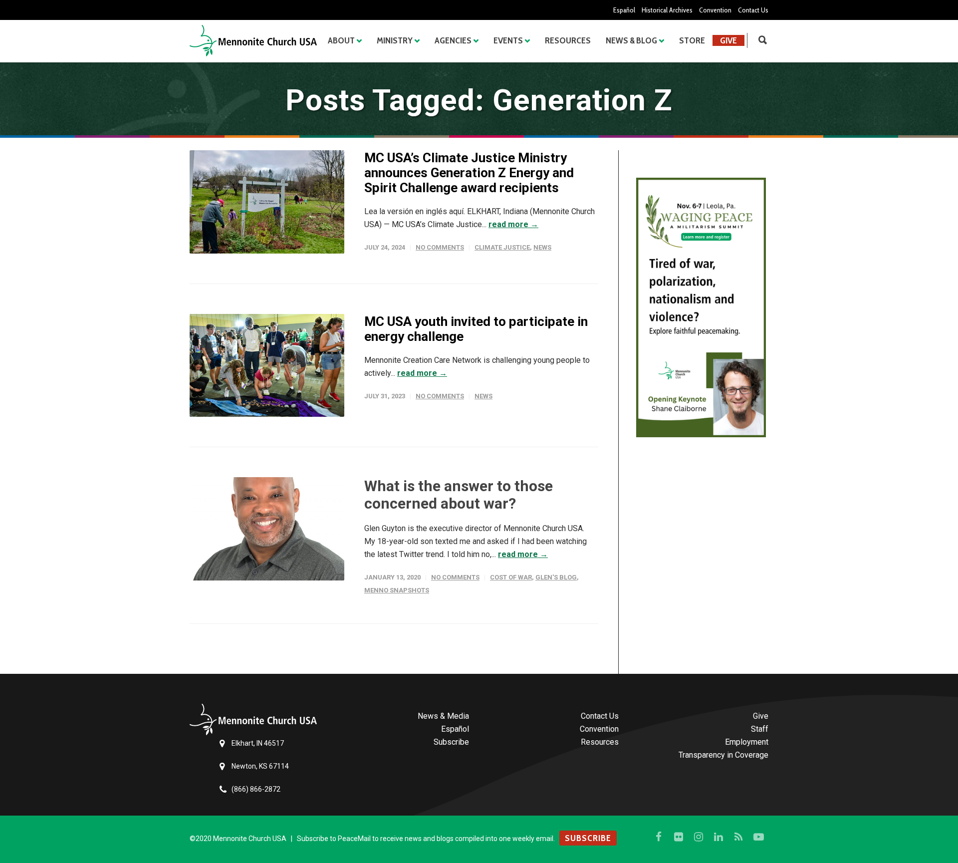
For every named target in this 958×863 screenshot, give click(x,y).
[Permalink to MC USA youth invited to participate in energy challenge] (267, 365)
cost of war (511, 577)
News (542, 247)
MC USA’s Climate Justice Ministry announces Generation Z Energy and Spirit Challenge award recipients (469, 172)
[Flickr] (679, 837)
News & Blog (631, 40)
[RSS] (738, 837)
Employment (746, 742)
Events (508, 40)
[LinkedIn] (718, 837)
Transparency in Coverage (723, 755)
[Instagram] (699, 837)
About (341, 40)
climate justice (502, 247)
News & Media (443, 716)
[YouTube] (758, 837)
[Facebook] (659, 837)
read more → (513, 224)
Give (728, 40)
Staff (759, 729)
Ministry (395, 40)
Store (692, 40)
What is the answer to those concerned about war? (458, 494)
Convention (715, 9)
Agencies (453, 40)
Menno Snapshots (396, 590)
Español (624, 9)
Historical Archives (667, 9)
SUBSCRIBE (588, 838)
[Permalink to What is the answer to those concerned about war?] (267, 528)
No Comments (440, 247)
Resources (568, 40)
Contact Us (753, 9)
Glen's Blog (556, 577)
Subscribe (451, 742)
